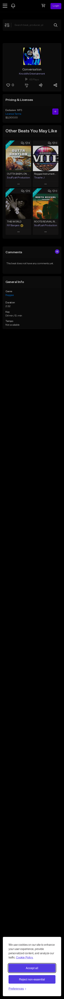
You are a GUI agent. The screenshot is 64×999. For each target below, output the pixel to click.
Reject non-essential (32, 979)
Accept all (32, 968)
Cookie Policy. (24, 957)
